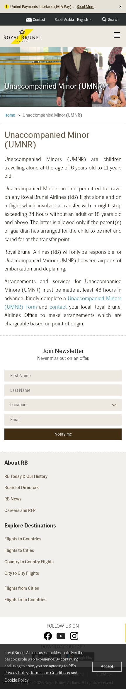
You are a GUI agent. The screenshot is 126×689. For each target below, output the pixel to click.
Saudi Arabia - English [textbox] (71, 20)
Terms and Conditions (50, 672)
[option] (63, 75)
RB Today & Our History (25, 476)
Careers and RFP (20, 510)
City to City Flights (22, 573)
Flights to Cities (19, 550)
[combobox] (74, 19)
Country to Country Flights (29, 561)
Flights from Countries (25, 599)
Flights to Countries (22, 539)
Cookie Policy (16, 680)
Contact (39, 20)
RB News (12, 499)
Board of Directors (21, 487)
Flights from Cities (21, 588)
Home (9, 115)
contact (58, 307)
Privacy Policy (16, 672)
